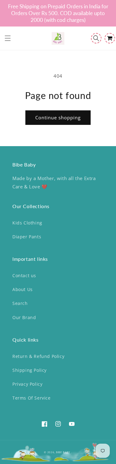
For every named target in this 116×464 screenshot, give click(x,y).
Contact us (24, 275)
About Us (22, 289)
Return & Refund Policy (38, 356)
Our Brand (24, 317)
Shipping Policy (29, 370)
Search (20, 303)
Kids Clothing (27, 223)
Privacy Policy (27, 384)
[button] (8, 38)
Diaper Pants (26, 237)
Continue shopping (58, 117)
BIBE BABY (63, 452)
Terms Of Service (31, 398)
